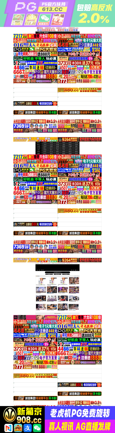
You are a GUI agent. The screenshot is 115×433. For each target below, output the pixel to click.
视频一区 (38, 142)
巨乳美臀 (57, 144)
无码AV (38, 149)
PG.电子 (66, 274)
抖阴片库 (38, 151)
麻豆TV (51, 149)
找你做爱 (57, 146)
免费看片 (38, 153)
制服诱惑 (76, 151)
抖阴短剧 (70, 153)
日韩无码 (76, 153)
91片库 (64, 149)
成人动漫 (76, 142)
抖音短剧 (44, 149)
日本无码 (57, 142)
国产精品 (44, 142)
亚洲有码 (63, 142)
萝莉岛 (76, 149)
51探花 (57, 149)
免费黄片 (57, 151)
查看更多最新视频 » (57, 313)
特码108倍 (57, 274)
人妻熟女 (63, 144)
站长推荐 (38, 146)
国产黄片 (44, 151)
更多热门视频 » (76, 276)
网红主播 (51, 142)
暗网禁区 (63, 151)
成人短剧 (57, 153)
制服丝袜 (70, 144)
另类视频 (76, 144)
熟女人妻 (51, 151)
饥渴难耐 (51, 146)
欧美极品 (70, 142)
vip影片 (49, 274)
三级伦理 (44, 144)
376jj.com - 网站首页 (43, 32)
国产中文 (44, 153)
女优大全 (70, 149)
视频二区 (38, 144)
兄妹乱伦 (51, 153)
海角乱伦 (70, 151)
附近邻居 (44, 146)
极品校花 (63, 153)
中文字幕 (51, 144)
